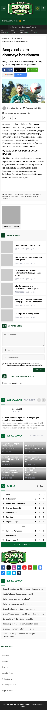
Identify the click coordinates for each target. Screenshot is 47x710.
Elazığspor (27, 194)
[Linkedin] (19, 567)
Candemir (18, 409)
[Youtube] (24, 567)
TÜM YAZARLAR (29, 400)
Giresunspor (16, 38)
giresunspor (15, 196)
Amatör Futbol (7, 673)
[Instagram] (14, 567)
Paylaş (9, 70)
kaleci (22, 196)
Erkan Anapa (36, 194)
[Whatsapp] (35, 567)
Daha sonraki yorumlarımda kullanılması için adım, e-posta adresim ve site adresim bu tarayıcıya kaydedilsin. (24, 364)
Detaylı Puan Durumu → (23, 545)
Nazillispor (28, 196)
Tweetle (22, 70)
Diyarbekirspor (18, 194)
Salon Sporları (7, 679)
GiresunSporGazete (14, 108)
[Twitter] (9, 567)
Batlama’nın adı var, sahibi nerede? (17, 418)
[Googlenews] (40, 567)
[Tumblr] (19, 573)
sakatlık (35, 196)
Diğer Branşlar (7, 691)
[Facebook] (3, 567)
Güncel (5, 661)
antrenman (8, 194)
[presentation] (39, 400)
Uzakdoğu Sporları (9, 685)
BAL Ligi (5, 667)
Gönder (34, 70)
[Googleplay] (9, 573)
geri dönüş (6, 196)
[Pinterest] (30, 567)
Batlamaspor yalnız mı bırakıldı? (22, 27)
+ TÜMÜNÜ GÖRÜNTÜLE (37, 436)
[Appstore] (3, 573)
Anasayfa (5, 38)
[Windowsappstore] (14, 573)
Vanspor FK (6, 198)
